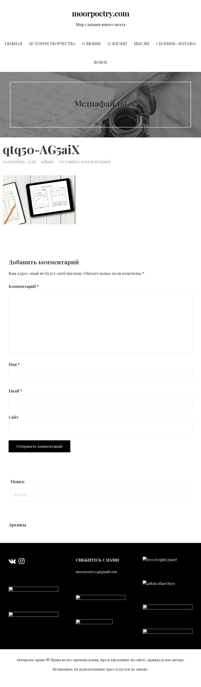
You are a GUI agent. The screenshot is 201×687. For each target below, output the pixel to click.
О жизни (117, 43)
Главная (13, 43)
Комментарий (24, 286)
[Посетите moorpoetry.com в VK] (12, 562)
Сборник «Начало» (176, 43)
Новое (100, 62)
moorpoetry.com (100, 13)
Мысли (142, 43)
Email (15, 390)
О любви (91, 43)
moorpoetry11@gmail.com (96, 571)
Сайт (13, 417)
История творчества (52, 43)
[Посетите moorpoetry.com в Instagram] (22, 562)
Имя (14, 364)
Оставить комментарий (85, 161)
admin (47, 161)
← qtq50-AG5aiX (17, 241)
